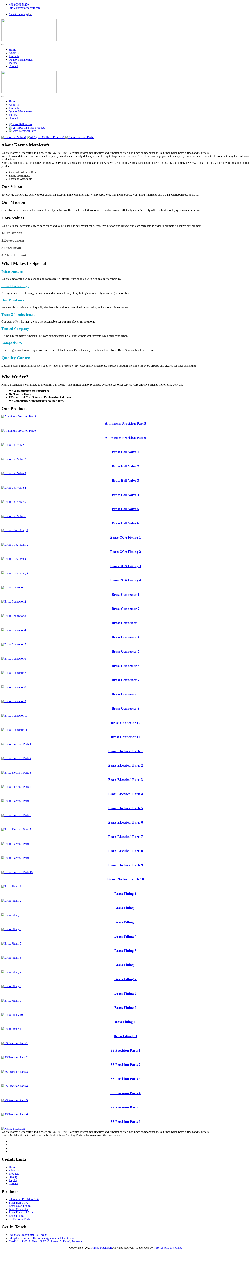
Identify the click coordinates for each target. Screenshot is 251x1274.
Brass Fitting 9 (125, 1007)
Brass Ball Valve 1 (125, 452)
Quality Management (21, 59)
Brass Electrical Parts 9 (125, 865)
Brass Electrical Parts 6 (125, 822)
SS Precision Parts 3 (125, 1079)
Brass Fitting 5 (125, 951)
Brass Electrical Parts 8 (125, 851)
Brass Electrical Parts (21, 1212)
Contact (13, 66)
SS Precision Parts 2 (125, 1064)
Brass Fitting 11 (125, 1036)
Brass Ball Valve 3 (125, 480)
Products (14, 56)
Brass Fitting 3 (125, 922)
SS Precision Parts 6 (125, 1122)
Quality (13, 1177)
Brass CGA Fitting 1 (125, 537)
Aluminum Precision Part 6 (125, 438)
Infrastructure (12, 272)
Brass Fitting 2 (125, 908)
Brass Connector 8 (125, 694)
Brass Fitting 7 (125, 979)
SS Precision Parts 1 (125, 1050)
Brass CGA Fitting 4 (125, 580)
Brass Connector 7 (125, 680)
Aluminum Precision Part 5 (125, 423)
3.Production (11, 248)
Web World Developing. (167, 1247)
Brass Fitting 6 (125, 965)
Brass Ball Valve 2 (125, 466)
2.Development (12, 240)
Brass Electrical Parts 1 (125, 751)
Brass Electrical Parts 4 (125, 794)
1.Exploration (11, 233)
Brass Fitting (16, 1215)
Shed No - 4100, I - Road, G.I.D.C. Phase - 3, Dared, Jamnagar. (46, 1241)
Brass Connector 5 (125, 651)
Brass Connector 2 (125, 609)
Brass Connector (18, 1209)
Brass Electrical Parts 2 (125, 765)
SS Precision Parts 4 (125, 1093)
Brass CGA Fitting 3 (125, 566)
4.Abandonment (13, 255)
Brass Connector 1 (125, 594)
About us (14, 52)
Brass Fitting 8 (125, 993)
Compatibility (11, 343)
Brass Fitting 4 (125, 936)
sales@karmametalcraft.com (57, 1238)
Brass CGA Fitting (20, 1205)
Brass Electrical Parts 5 (125, 808)
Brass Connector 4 (125, 637)
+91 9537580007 (40, 1234)
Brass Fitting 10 (125, 1022)
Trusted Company (15, 329)
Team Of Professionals (18, 314)
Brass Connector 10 (125, 723)
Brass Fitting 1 (125, 894)
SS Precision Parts (19, 1219)
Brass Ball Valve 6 (125, 523)
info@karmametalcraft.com (24, 7)
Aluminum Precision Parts (24, 1199)
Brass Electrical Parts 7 (125, 837)
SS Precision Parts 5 (125, 1107)
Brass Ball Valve (18, 1202)
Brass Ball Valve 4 (125, 495)
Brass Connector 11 (125, 737)
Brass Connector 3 (125, 623)
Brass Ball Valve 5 (125, 509)
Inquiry (13, 62)
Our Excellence (12, 300)
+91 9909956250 (19, 4)
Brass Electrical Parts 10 (125, 879)
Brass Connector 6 (125, 666)
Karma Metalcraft (101, 1247)
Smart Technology (15, 286)
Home (12, 49)
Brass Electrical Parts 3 (125, 780)
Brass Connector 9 (125, 708)
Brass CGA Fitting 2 (125, 552)
